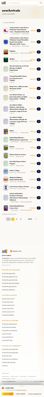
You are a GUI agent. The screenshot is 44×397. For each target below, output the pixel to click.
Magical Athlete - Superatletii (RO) (16, 178)
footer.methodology (8, 362)
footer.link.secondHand (10, 359)
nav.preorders (7, 334)
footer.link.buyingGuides (10, 352)
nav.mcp (5, 366)
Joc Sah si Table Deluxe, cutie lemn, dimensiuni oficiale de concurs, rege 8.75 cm (18, 108)
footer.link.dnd (7, 356)
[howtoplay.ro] (4, 2)
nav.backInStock (7, 337)
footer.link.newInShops (9, 330)
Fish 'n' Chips (15, 170)
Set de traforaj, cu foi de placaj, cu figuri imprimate (19, 68)
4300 (30, 219)
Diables (12, 51)
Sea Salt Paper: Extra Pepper (18, 162)
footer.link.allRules (8, 315)
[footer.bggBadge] (15, 251)
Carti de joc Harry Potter (19, 186)
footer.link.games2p (8, 273)
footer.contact (14, 376)
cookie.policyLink (21, 390)
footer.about (5, 376)
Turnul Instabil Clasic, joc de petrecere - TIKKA (18, 78)
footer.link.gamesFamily (10, 280)
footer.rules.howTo (8, 299)
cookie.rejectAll (20, 394)
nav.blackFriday (7, 340)
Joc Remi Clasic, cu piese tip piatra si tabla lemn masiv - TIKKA (18, 97)
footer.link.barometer (9, 327)
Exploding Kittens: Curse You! (17, 207)
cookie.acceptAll (8, 394)
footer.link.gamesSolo (9, 286)
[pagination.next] (36, 219)
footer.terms (23, 376)
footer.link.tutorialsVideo (10, 349)
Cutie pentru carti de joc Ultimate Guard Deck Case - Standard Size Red (19, 30)
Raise (12, 131)
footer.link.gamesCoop (9, 277)
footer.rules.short (7, 302)
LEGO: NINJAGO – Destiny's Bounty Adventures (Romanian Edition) (19, 197)
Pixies (12, 147)
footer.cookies (6, 378)
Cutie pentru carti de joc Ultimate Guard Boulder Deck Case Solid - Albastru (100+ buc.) (19, 41)
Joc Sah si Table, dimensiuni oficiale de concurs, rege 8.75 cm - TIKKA (19, 120)
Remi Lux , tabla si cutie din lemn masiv (19, 87)
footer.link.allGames (8, 290)
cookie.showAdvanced (34, 394)
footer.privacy (32, 376)
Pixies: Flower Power (18, 154)
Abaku (12, 59)
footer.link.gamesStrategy (10, 283)
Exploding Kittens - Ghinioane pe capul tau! (19, 139)
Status (13, 378)
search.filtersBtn (8, 22)
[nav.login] (40, 2)
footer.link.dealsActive (9, 324)
